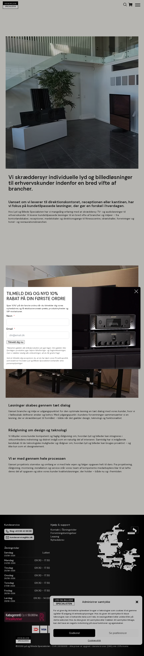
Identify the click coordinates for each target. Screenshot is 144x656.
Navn (9, 315)
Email (9, 328)
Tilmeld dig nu (15, 342)
